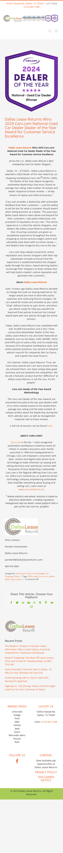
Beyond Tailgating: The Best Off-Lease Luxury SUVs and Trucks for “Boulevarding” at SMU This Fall (29, 661)
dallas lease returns (14, 579)
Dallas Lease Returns (20, 147)
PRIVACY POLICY (46, 772)
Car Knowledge (38, 573)
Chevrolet (17, 711)
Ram (17, 741)
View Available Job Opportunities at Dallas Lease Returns (46, 764)
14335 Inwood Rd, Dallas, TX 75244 (24, 3)
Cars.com (16, 442)
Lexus (17, 731)
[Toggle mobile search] (50, 31)
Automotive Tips (23, 573)
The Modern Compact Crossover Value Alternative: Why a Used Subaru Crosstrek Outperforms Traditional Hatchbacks (27, 649)
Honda (17, 725)
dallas (52, 576)
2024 (30, 576)
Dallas (17, 576)
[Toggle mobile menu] (56, 31)
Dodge (17, 715)
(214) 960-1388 (31, 6)
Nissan (17, 738)
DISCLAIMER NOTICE (46, 778)
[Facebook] (17, 761)
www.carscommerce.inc (31, 489)
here (49, 425)
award (36, 576)
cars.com (44, 576)
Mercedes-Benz (17, 735)
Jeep (17, 728)
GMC (17, 721)
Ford (17, 718)
